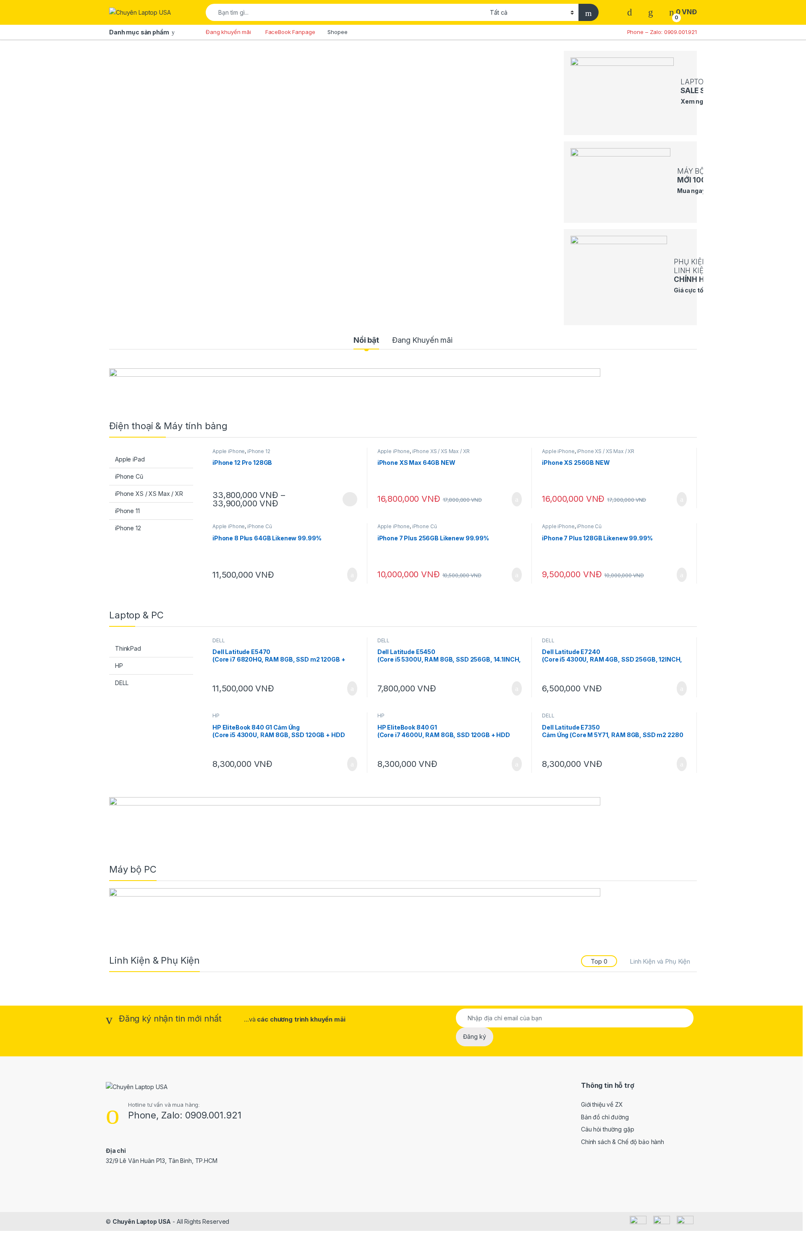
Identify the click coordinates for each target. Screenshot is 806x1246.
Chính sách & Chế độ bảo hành (622, 1141)
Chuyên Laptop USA (142, 1221)
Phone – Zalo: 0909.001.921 (662, 32)
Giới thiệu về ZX (602, 1104)
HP (119, 665)
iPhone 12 (128, 528)
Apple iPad (130, 459)
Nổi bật (366, 340)
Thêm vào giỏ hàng (514, 499)
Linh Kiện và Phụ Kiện (660, 961)
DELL (121, 682)
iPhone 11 (127, 510)
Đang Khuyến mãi (422, 340)
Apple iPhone (228, 451)
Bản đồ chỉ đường (605, 1117)
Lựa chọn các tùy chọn (350, 499)
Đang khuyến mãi (228, 32)
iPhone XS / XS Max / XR (149, 493)
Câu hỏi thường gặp (607, 1129)
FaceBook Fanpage (290, 32)
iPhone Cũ (129, 476)
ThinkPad (128, 648)
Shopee (337, 32)
